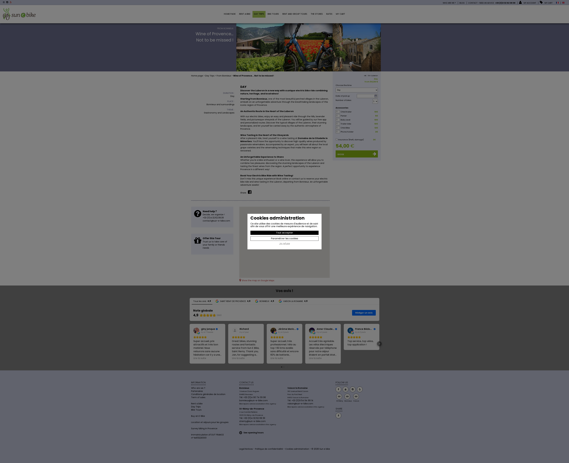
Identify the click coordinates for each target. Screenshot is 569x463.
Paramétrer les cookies (284, 238)
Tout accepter (284, 232)
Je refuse (284, 243)
